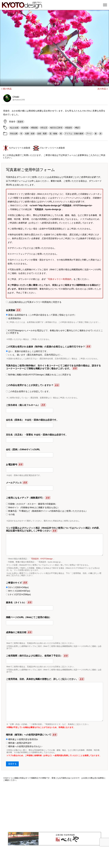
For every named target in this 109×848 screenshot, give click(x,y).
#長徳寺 (68, 128)
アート (89, 133)
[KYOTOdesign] (22, 7)
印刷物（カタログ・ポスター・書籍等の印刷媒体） (32, 504)
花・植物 (53, 133)
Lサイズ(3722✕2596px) (19, 594)
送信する (12, 764)
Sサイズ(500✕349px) (18, 587)
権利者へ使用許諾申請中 (20, 743)
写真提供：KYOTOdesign (42, 559)
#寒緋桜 (34, 128)
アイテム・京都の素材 (74, 133)
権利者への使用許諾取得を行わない (25, 746)
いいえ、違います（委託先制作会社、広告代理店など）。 (36, 355)
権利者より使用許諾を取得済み (23, 739)
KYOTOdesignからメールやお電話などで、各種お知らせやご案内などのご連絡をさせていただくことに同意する (54, 331)
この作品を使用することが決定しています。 (29, 391)
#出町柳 (24, 128)
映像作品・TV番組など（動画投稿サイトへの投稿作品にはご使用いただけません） (48, 511)
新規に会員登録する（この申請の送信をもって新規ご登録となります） (42, 315)
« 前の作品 (6, 89)
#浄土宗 (44, 128)
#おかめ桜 (14, 128)
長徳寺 (20, 122)
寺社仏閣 (13, 133)
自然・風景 (42, 133)
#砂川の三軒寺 (56, 128)
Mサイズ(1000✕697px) (19, 591)
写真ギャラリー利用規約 (59, 279)
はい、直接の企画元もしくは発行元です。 (28, 351)
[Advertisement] (54, 806)
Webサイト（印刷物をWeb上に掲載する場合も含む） (34, 507)
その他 (11, 514)
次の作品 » (102, 89)
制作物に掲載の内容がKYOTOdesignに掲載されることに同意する (39, 375)
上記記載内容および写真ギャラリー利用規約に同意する (34, 302)
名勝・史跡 (29, 133)
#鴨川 (77, 128)
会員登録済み (14, 318)
